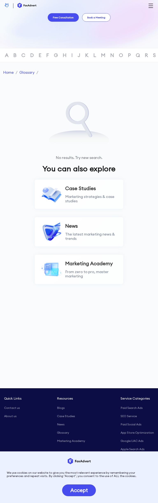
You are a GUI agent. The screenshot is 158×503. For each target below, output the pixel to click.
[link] (8, 72)
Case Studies (66, 416)
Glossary (27, 72)
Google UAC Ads (132, 441)
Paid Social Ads (131, 424)
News (61, 424)
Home (8, 72)
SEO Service (129, 416)
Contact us (12, 408)
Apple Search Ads (133, 449)
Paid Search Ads (132, 408)
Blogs (61, 408)
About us (10, 416)
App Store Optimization (137, 432)
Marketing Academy (71, 441)
